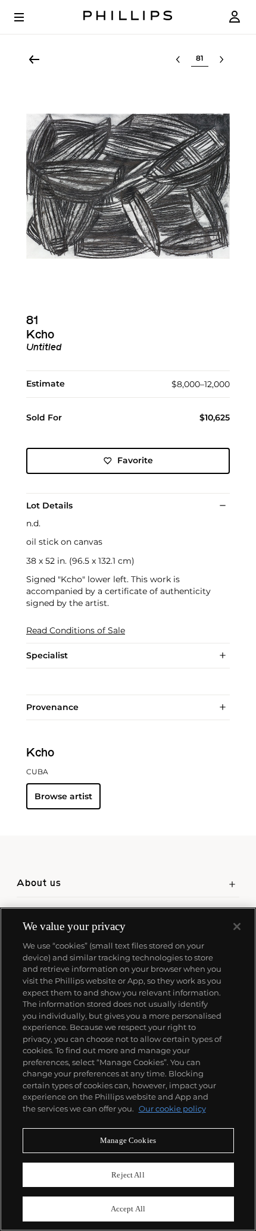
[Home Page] (128, 17)
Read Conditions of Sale (75, 631)
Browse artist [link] (63, 796)
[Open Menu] (27, 17)
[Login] (234, 17)
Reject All (127, 1174)
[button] (128, 186)
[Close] (237, 926)
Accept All (128, 1208)
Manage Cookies (128, 1140)
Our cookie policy (172, 1108)
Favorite (135, 460)
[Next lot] (221, 59)
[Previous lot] (178, 59)
